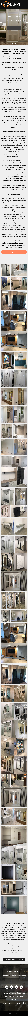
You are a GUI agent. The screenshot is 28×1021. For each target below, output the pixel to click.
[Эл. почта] (16, 987)
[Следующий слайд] (27, 22)
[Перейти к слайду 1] (12, 43)
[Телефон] (11, 987)
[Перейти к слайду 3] (15, 43)
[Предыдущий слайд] (1, 22)
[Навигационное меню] (26, 4)
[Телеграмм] (21, 987)
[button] (14, 28)
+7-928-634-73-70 (14, 1000)
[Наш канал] (6, 987)
